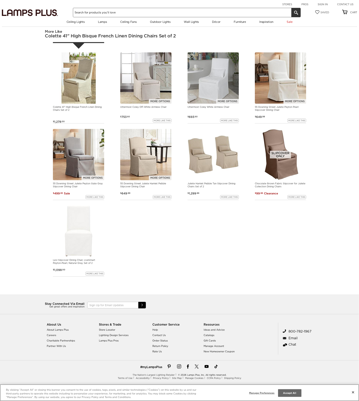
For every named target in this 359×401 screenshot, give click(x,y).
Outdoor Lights (160, 22)
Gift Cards (210, 340)
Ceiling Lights (76, 22)
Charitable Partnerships (61, 340)
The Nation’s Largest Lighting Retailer (154, 374)
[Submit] (142, 305)
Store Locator (107, 329)
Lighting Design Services (113, 335)
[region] (179, 392)
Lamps (102, 22)
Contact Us (345, 4)
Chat (292, 344)
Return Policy (160, 346)
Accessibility (143, 378)
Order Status (160, 340)
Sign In (323, 4)
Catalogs (209, 335)
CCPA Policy (214, 378)
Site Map (177, 378)
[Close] (353, 392)
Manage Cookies (194, 378)
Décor (216, 22)
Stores (287, 4)
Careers (51, 335)
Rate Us (157, 351)
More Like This (162, 120)
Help (155, 329)
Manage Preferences (261, 392)
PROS (304, 4)
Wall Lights (191, 22)
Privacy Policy (161, 378)
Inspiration (266, 22)
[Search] (296, 12)
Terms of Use (125, 378)
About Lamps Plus (58, 329)
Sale (289, 22)
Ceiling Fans (128, 22)
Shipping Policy (232, 378)
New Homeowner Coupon (219, 351)
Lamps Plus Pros (109, 340)
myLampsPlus (152, 367)
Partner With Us (56, 346)
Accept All (289, 392)
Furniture (240, 22)
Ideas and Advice (214, 329)
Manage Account (214, 346)
